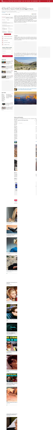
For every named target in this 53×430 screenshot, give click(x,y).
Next (35, 186)
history (16, 201)
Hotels (7, 17)
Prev (15, 186)
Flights (3, 17)
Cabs (11, 17)
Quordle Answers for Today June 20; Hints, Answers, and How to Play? (9, 104)
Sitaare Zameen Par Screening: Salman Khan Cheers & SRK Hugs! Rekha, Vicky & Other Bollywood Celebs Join (9, 96)
